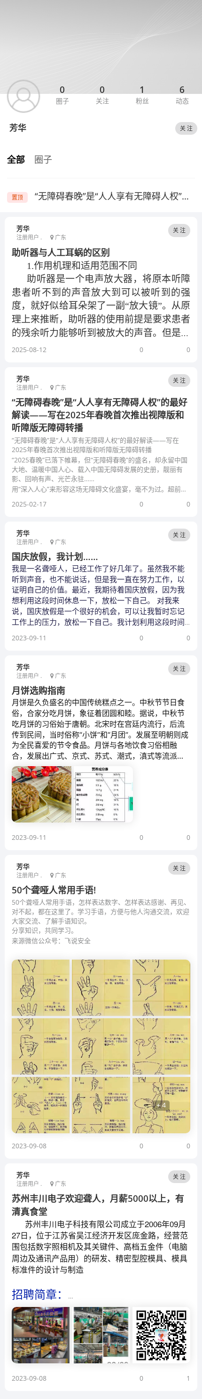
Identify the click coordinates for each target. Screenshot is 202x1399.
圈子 (43, 160)
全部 (16, 160)
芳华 (23, 228)
